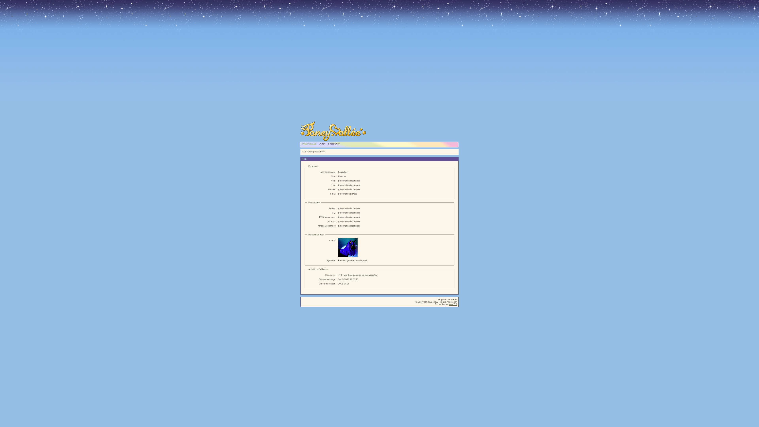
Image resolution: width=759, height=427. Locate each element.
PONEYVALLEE (308, 144)
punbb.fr (453, 304)
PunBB (454, 299)
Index (322, 144)
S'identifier (333, 144)
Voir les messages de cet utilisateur (361, 275)
